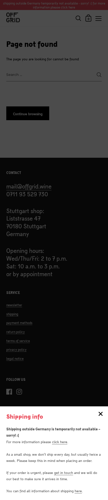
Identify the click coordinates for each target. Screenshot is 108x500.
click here (59, 441)
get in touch (63, 472)
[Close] (100, 414)
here (78, 490)
